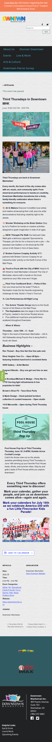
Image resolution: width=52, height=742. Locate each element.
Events (7, 55)
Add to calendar (18, 553)
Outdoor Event (8, 595)
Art (9, 587)
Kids (11, 592)
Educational (16, 587)
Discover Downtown (32, 49)
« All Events (8, 85)
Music (16, 592)
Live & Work (23, 55)
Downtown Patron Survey (18, 68)
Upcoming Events (10, 734)
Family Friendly (9, 590)
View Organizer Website (35, 573)
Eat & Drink (7, 728)
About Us (9, 49)
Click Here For (11, 2)
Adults (5, 587)
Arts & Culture (12, 62)
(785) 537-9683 (37, 714)
